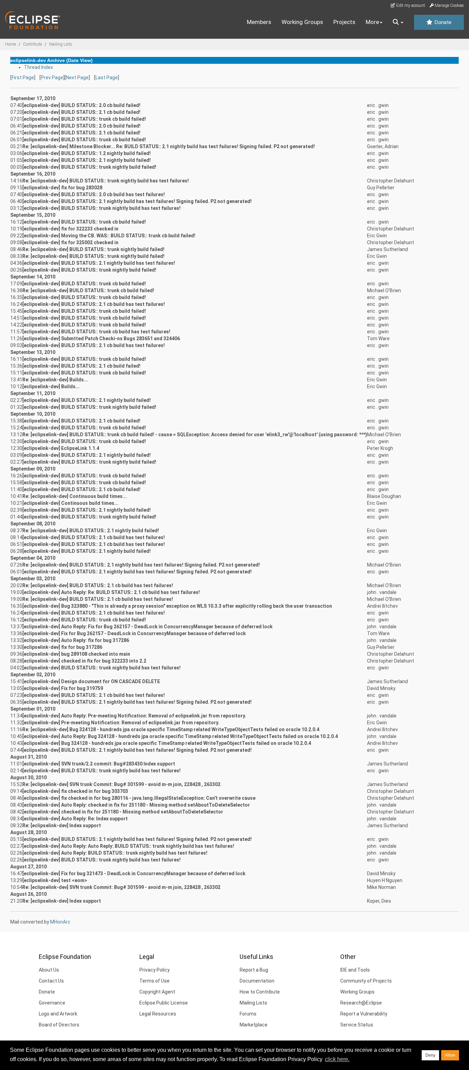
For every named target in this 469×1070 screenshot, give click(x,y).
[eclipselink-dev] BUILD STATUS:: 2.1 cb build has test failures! (93, 304)
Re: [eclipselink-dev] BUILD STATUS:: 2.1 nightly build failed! (90, 530)
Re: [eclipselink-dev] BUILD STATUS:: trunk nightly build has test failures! (105, 180)
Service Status (356, 1024)
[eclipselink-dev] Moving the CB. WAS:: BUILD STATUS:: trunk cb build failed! (108, 235)
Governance (52, 1003)
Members (259, 22)
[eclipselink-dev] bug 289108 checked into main (76, 654)
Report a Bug (254, 970)
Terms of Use (154, 981)
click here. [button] (337, 1059)
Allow (450, 1055)
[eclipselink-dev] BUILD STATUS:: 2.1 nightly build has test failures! (98, 263)
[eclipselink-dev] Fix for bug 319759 (62, 688)
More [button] (372, 22)
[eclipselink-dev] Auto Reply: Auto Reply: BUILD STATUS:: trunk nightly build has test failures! (128, 846)
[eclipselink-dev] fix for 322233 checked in (70, 228)
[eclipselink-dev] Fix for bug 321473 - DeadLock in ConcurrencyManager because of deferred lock (133, 873)
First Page (23, 77)
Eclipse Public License (163, 1003)
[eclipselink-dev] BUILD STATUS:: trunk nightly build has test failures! (101, 208)
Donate (442, 22)
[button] (398, 22)
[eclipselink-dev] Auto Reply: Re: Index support (75, 818)
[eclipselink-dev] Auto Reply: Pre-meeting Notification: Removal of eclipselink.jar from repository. (134, 715)
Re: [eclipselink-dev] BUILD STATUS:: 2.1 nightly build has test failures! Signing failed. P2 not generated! (141, 565)
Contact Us (51, 981)
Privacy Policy (154, 970)
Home (10, 44)
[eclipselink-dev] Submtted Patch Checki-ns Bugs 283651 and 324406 (101, 338)
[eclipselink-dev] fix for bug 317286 (62, 647)
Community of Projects (366, 981)
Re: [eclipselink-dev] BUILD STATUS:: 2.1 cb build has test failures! (97, 585)
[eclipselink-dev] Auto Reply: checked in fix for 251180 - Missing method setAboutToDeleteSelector (136, 805)
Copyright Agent (157, 992)
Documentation (257, 981)
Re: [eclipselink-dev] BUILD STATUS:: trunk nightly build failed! (93, 249)
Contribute (32, 44)
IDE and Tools (355, 970)
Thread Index (38, 67)
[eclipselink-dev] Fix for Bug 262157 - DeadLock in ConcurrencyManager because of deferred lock (134, 633)
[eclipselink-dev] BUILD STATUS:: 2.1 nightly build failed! (86, 160)
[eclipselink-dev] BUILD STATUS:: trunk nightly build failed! (89, 167)
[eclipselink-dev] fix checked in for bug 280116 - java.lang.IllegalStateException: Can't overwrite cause (138, 798)
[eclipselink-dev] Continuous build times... (70, 503)
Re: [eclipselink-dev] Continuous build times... (74, 496)
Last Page (106, 77)
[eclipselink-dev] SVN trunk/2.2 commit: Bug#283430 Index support (98, 763)
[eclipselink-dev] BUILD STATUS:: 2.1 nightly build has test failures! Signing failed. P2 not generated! (137, 201)
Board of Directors (59, 1024)
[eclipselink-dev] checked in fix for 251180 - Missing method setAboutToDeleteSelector (122, 812)
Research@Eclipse (361, 1003)
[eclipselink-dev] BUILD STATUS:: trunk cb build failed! (84, 119)
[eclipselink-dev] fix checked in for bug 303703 (75, 791)
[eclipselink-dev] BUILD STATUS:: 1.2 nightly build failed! (86, 153)
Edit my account (410, 5)
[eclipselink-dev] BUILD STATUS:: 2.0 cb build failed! (81, 105)
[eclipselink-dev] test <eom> (54, 880)
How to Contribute (260, 992)
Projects (344, 22)
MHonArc (60, 922)
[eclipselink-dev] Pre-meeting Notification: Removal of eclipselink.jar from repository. (120, 722)
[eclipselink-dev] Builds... (51, 386)
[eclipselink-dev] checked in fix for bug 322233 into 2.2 (84, 661)
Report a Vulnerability (363, 1013)
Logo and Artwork (58, 1013)
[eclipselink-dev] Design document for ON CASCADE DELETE (91, 681)
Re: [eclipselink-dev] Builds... (55, 379)
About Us (49, 970)
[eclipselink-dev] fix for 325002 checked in (70, 242)
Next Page (77, 77)
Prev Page (52, 77)
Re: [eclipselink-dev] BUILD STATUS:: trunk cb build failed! (88, 290)
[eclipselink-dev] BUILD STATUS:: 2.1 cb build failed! (81, 112)
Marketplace (253, 1024)
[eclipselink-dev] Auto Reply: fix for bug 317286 (75, 640)
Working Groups (302, 22)
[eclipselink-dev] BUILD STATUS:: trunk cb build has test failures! (96, 331)
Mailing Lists (60, 44)
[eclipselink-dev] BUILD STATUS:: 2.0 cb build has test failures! (93, 194)
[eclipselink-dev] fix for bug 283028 (62, 187)
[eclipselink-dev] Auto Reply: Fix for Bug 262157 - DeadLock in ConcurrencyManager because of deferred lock (147, 626)
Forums (248, 1013)
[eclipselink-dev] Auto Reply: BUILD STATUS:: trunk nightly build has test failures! (114, 853)
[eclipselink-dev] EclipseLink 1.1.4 (60, 448)
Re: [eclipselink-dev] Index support (61, 825)
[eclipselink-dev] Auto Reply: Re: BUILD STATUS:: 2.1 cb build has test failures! (111, 592)
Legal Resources (157, 1013)
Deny (430, 1055)
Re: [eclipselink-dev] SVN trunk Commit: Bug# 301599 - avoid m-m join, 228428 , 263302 (121, 784)
